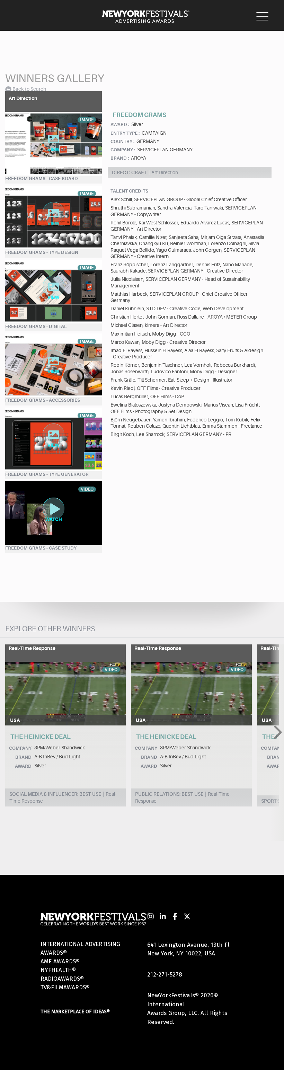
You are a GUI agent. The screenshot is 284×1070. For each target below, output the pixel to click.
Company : (122, 149)
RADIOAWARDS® (62, 978)
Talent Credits (129, 191)
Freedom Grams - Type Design (41, 252)
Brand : (119, 158)
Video (111, 669)
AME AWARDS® (60, 961)
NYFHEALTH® (58, 970)
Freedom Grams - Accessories (42, 400)
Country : (122, 141)
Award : (119, 124)
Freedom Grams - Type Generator (47, 474)
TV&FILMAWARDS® (65, 987)
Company (20, 748)
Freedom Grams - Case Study (41, 548)
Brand (23, 757)
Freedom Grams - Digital (36, 326)
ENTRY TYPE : (125, 133)
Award (23, 766)
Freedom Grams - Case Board (41, 178)
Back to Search (29, 89)
